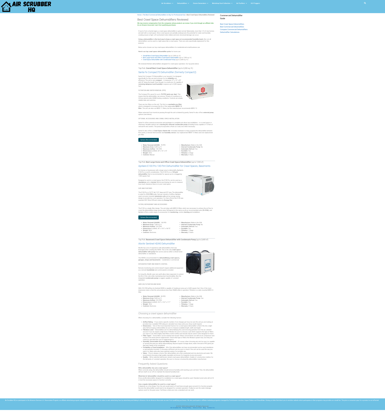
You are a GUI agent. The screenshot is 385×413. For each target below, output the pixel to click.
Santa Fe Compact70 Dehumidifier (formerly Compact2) (167, 72)
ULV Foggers (255, 3)
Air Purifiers (240, 3)
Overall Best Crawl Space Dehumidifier (155, 56)
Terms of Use (197, 408)
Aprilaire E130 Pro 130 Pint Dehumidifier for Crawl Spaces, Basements (174, 166)
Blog (204, 408)
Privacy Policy (186, 408)
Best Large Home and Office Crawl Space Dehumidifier (161, 57)
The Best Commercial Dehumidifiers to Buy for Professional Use (164, 15)
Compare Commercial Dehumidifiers (234, 29)
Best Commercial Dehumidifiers (232, 27)
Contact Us (211, 408)
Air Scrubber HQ (175, 408)
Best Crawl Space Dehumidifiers (232, 24)
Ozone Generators (199, 3)
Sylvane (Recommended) (148, 140)
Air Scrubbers (166, 3)
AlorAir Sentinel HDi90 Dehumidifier (156, 243)
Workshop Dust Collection (221, 3)
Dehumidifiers (182, 3)
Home (139, 15)
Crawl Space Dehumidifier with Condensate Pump (159, 60)
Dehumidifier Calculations (229, 32)
